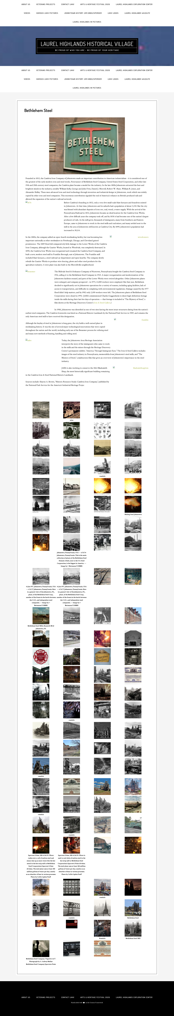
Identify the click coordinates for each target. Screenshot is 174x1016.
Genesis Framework (96, 1003)
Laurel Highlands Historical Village (87, 43)
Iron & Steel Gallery (102, 302)
